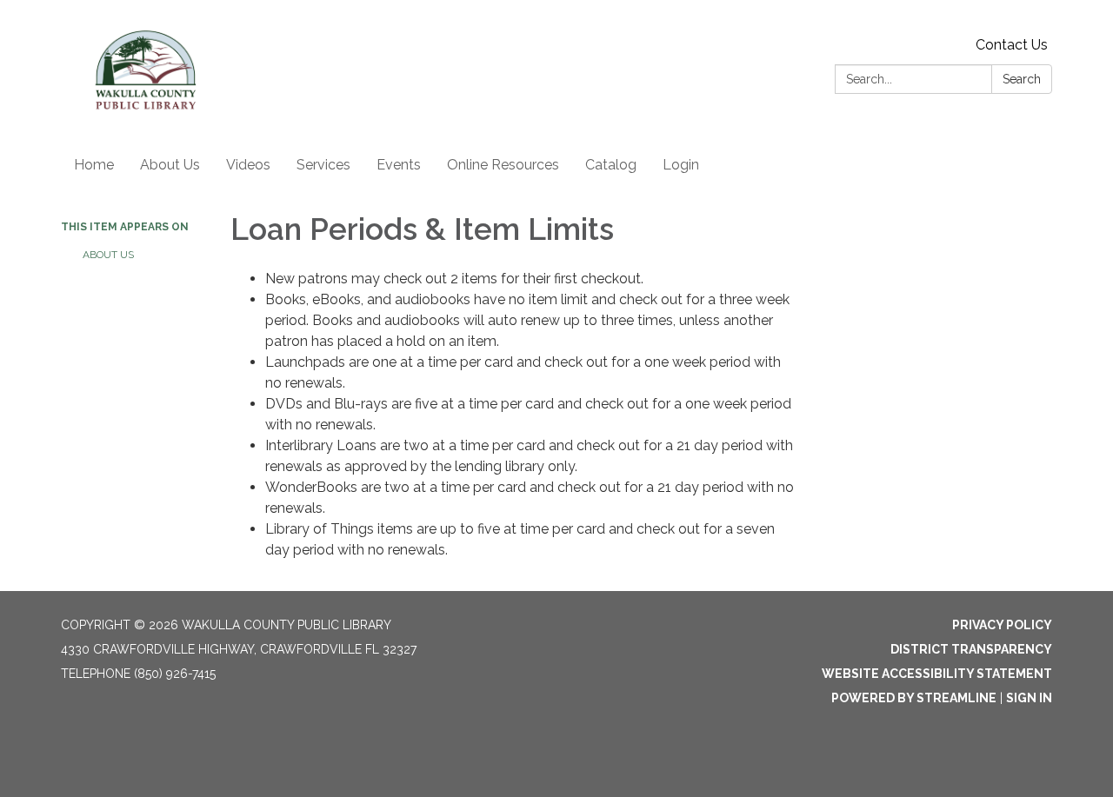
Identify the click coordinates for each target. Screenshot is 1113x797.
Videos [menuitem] (248, 164)
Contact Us (1012, 45)
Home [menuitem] (94, 164)
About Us (108, 255)
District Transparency (971, 649)
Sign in (1029, 698)
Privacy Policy (1002, 625)
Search (1022, 79)
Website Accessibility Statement (937, 674)
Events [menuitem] (399, 164)
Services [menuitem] (323, 164)
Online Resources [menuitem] (503, 164)
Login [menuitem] (681, 164)
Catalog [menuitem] (610, 164)
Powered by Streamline (913, 698)
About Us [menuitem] (170, 164)
